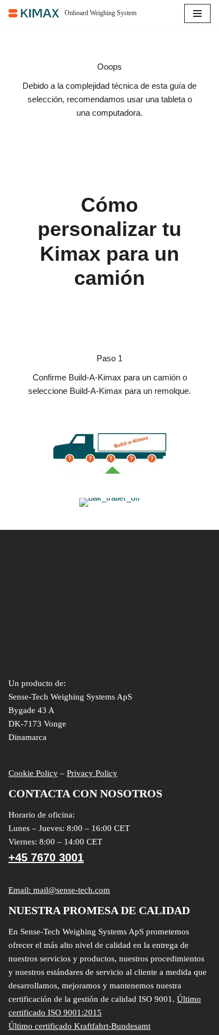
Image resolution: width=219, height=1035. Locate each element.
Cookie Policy (33, 773)
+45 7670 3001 (46, 857)
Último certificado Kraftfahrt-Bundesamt (79, 1026)
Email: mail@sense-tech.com (59, 890)
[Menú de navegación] (197, 13)
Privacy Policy (92, 773)
